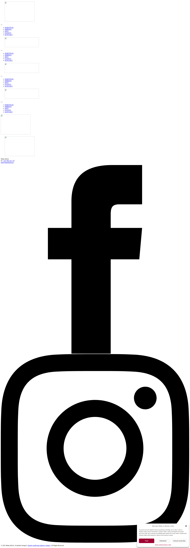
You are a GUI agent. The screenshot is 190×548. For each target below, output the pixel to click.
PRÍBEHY (8, 29)
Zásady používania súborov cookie (163, 544)
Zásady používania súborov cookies (39, 545)
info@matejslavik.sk (7, 162)
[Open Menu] (1, 24)
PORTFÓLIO (9, 27)
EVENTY (8, 33)
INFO (7, 31)
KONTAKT (9, 35)
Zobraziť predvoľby (179, 541)
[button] (186, 526)
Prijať (146, 541)
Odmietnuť (163, 541)
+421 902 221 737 (9, 161)
